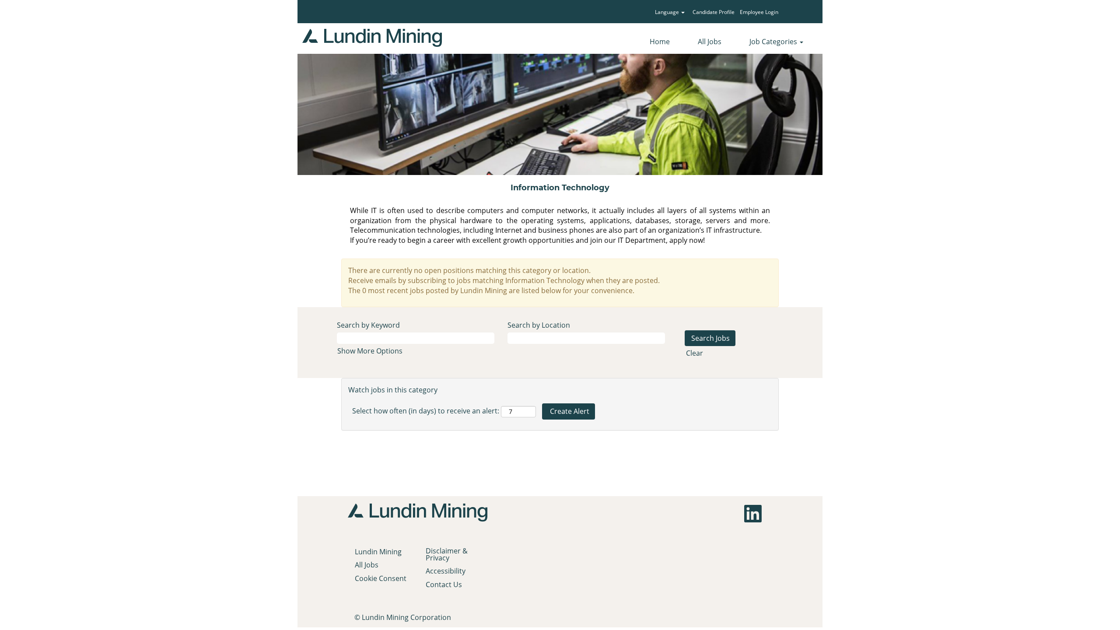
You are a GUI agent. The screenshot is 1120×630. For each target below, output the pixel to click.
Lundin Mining (378, 552)
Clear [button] (694, 353)
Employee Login (759, 12)
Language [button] (667, 12)
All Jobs (709, 41)
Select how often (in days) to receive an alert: (425, 411)
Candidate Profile (714, 12)
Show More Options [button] (369, 351)
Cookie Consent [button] (380, 578)
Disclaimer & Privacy (447, 554)
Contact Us (444, 584)
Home (660, 41)
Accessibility (446, 571)
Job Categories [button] (774, 41)
